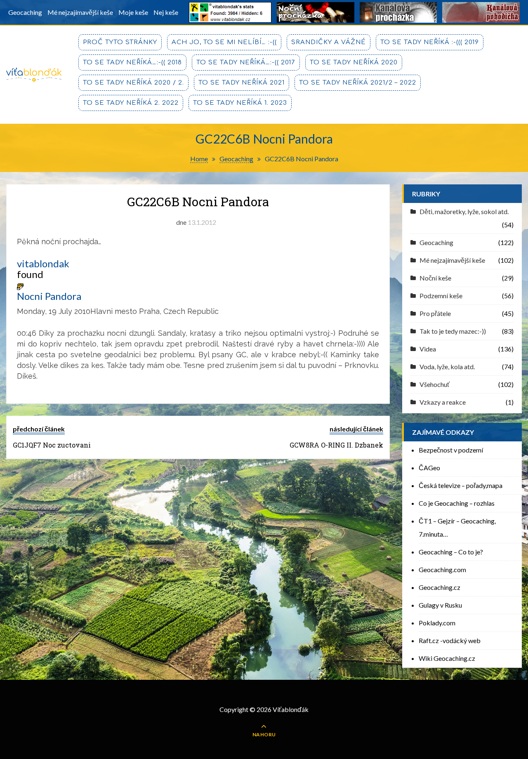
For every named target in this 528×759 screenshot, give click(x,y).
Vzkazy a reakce (443, 402)
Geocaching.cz (439, 587)
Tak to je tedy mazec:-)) (453, 331)
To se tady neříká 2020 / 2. (133, 82)
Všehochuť (435, 384)
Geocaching (25, 12)
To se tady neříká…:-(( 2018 (132, 62)
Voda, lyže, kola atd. (447, 366)
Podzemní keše (441, 295)
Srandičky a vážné (328, 42)
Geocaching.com (442, 569)
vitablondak (43, 263)
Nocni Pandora (49, 296)
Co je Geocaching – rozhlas (457, 503)
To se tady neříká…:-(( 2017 (245, 62)
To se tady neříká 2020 (354, 62)
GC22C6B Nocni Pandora (198, 201)
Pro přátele (435, 313)
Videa (428, 349)
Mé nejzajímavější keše (80, 12)
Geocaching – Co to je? (451, 552)
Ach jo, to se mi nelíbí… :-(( (224, 42)
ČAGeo (429, 467)
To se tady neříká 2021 (241, 82)
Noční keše (435, 278)
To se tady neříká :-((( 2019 (429, 42)
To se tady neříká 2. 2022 (131, 102)
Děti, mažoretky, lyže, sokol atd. (464, 211)
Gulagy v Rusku (440, 605)
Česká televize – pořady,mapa (460, 485)
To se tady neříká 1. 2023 (240, 102)
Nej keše (165, 12)
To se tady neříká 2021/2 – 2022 (357, 82)
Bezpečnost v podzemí (451, 450)
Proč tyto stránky (120, 42)
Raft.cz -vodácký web (450, 640)
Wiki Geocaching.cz (447, 658)
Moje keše (133, 12)
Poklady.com (437, 623)
